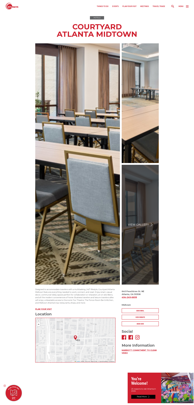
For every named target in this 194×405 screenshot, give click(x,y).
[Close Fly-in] (188, 376)
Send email (140, 310)
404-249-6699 (129, 297)
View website (140, 317)
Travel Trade (159, 6)
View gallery (138, 224)
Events (115, 6)
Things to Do (102, 6)
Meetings (144, 6)
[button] (75, 337)
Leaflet (78, 361)
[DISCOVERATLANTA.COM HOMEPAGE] (12, 6)
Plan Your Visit (129, 6)
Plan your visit (43, 309)
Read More (142, 397)
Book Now (140, 323)
